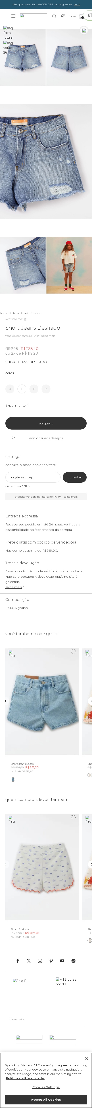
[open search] (55, 16)
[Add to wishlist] (73, 651)
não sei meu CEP (16, 486)
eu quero (46, 423)
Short (38, 313)
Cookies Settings (46, 1087)
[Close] (87, 1059)
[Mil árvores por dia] (67, 993)
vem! (77, 4)
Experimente (15, 405)
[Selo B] (21, 993)
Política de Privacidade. (25, 1078)
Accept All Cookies (46, 1099)
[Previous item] (5, 701)
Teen (16, 313)
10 (22, 389)
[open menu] (13, 16)
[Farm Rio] (35, 16)
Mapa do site (16, 1019)
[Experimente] (83, 30)
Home (4, 313)
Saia (26, 313)
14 (46, 389)
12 (34, 389)
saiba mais (13, 587)
